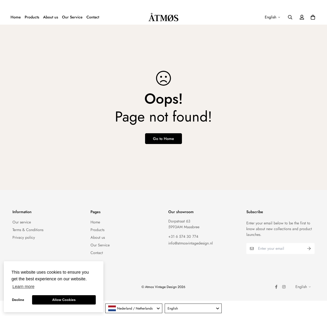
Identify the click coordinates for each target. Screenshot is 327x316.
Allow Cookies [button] (64, 300)
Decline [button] (18, 300)
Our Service (72, 17)
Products (32, 17)
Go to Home (163, 138)
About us (50, 17)
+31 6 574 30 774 (183, 236)
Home (16, 17)
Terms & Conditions (27, 230)
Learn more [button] (23, 286)
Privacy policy (23, 237)
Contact (92, 17)
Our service (21, 222)
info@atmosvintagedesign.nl (190, 243)
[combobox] (133, 308)
